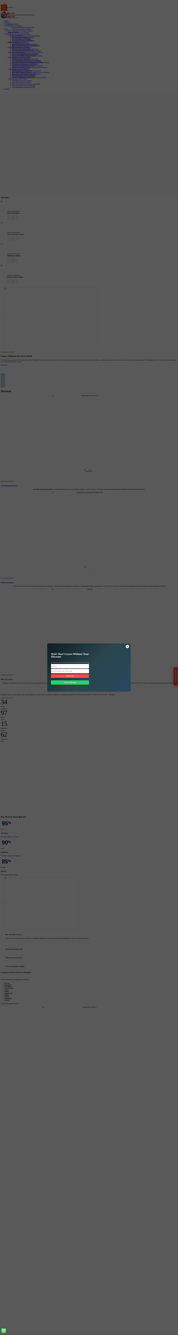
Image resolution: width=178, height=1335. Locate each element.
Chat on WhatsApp (70, 682)
